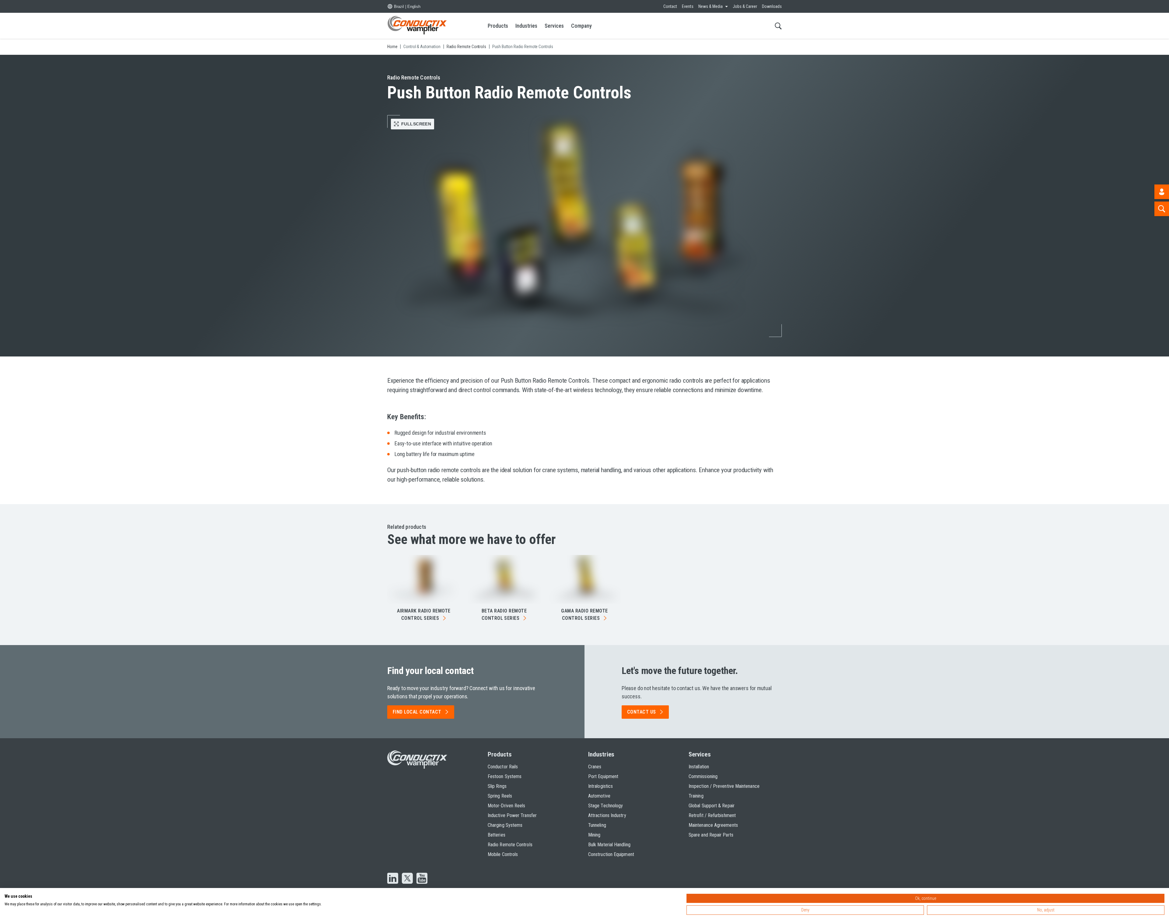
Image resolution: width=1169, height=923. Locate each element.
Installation (699, 767)
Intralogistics (600, 786)
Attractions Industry (607, 815)
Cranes (594, 767)
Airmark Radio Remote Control (424, 614)
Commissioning (703, 776)
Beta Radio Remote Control (504, 614)
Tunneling (597, 825)
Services (554, 26)
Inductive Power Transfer (512, 815)
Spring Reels (500, 796)
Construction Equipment (611, 854)
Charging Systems (505, 825)
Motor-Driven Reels (506, 806)
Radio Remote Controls (510, 845)
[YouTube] (421, 879)
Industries (526, 26)
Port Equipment (603, 776)
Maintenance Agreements (713, 825)
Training (696, 796)
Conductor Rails (503, 767)
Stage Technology (605, 806)
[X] (407, 879)
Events (687, 6)
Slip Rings (497, 786)
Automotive (599, 796)
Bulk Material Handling (609, 845)
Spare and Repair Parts (711, 835)
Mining (594, 835)
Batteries (496, 835)
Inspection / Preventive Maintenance (724, 786)
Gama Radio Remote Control (584, 614)
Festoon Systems (504, 776)
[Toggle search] (778, 25)
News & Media (710, 6)
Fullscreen (416, 123)
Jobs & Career (745, 6)
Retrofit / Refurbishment (712, 815)
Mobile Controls (503, 854)
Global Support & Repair (712, 806)
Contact (670, 6)
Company (581, 26)
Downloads (772, 6)
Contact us (641, 712)
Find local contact (417, 712)
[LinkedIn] (392, 879)
